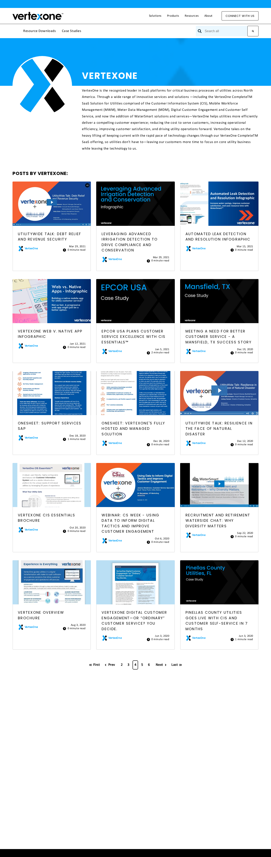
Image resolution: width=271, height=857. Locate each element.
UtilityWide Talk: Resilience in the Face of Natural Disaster (219, 429)
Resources (192, 15)
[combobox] (221, 31)
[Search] (253, 31)
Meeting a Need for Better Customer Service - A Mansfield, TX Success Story (218, 337)
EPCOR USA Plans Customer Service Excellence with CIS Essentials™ (133, 337)
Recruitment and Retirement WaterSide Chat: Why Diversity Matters (217, 520)
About (208, 15)
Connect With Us (240, 16)
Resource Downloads (39, 31)
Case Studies (71, 31)
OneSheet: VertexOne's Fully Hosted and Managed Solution (133, 429)
